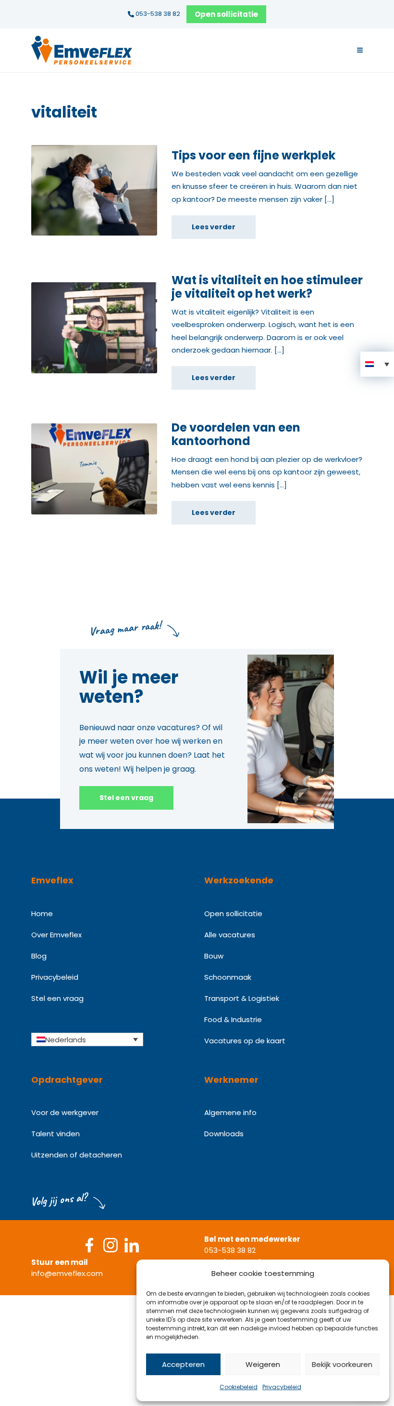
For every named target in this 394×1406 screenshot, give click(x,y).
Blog (39, 956)
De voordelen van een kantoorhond (236, 434)
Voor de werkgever (64, 1112)
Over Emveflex (56, 935)
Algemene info (230, 1112)
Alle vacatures (229, 935)
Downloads (224, 1134)
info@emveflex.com (67, 1273)
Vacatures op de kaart (244, 1041)
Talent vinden (55, 1134)
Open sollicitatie (226, 14)
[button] (377, 364)
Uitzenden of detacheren (76, 1155)
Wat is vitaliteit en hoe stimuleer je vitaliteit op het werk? (267, 287)
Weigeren (263, 1364)
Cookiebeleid (239, 1387)
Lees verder (213, 227)
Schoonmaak (227, 977)
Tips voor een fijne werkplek (253, 155)
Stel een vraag (126, 797)
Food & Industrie (233, 1019)
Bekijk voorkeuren (342, 1364)
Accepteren (183, 1364)
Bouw (213, 956)
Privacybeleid (281, 1387)
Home (42, 913)
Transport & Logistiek (241, 998)
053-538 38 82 (157, 13)
